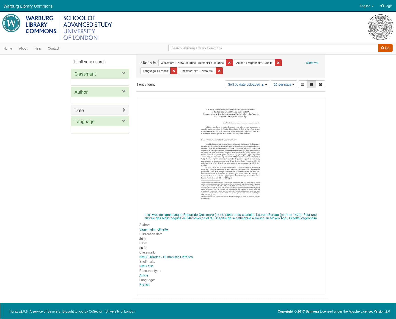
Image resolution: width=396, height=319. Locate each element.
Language (84, 121)
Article (143, 275)
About (23, 48)
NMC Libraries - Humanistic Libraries (166, 256)
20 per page (283, 84)
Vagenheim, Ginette (153, 229)
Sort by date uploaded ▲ (246, 84)
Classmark (85, 73)
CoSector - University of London (112, 311)
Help (37, 48)
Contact (53, 48)
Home (7, 48)
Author (81, 91)
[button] (366, 5)
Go (387, 48)
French (144, 284)
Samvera (53, 311)
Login (388, 5)
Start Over (312, 63)
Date (79, 110)
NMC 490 (146, 266)
